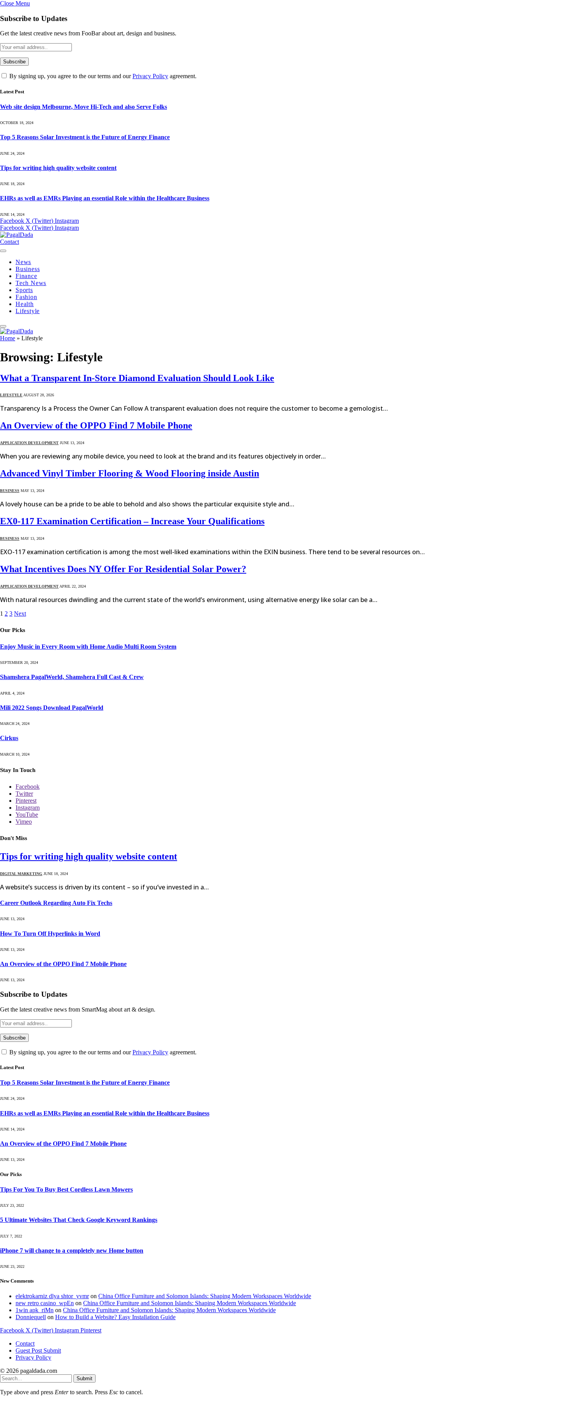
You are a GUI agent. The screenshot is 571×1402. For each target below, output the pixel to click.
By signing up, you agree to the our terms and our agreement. (102, 76)
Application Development (29, 443)
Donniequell (31, 1317)
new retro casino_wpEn (45, 1303)
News (23, 262)
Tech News (31, 283)
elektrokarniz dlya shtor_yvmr (52, 1296)
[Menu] (3, 251)
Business (28, 269)
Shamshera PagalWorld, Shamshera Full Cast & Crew (72, 677)
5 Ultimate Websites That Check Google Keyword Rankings (78, 1219)
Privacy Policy (150, 76)
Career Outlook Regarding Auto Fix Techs (56, 903)
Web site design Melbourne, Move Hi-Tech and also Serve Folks (83, 106)
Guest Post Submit (38, 1350)
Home (7, 338)
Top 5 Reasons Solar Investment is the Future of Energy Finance (85, 137)
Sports (24, 290)
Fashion (26, 297)
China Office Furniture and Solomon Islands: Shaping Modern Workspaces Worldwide (204, 1296)
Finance (26, 276)
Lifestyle (28, 311)
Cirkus (9, 738)
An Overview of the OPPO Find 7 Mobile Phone (96, 425)
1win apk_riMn (35, 1310)
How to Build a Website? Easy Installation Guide (115, 1317)
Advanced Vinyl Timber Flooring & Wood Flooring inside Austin (129, 473)
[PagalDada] (16, 234)
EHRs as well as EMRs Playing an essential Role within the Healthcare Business (104, 198)
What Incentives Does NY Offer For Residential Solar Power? (123, 569)
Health (25, 304)
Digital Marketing (21, 874)
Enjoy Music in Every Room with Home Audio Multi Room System (88, 646)
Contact (9, 241)
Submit (84, 1378)
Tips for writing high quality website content (58, 168)
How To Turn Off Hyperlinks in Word (50, 933)
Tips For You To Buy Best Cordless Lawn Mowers (66, 1189)
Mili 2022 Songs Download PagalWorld (51, 707)
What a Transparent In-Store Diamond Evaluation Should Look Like (137, 378)
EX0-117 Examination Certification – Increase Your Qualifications (132, 521)
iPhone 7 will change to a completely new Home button (71, 1250)
